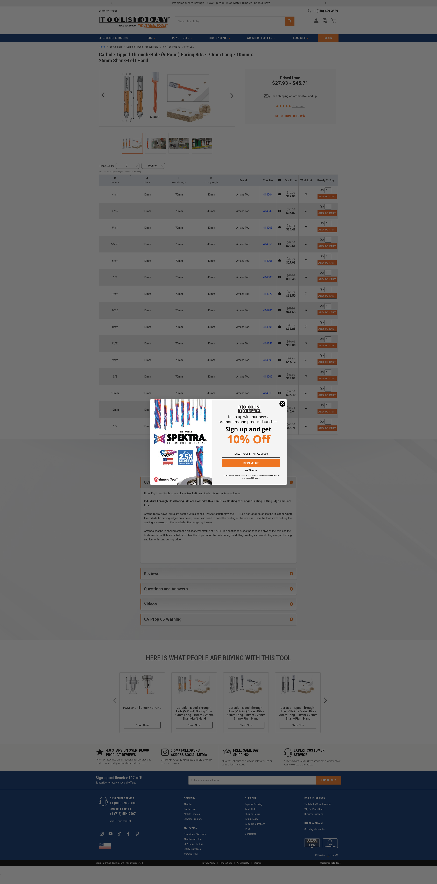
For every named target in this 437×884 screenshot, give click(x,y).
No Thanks (251, 470)
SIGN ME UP (251, 463)
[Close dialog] (282, 404)
